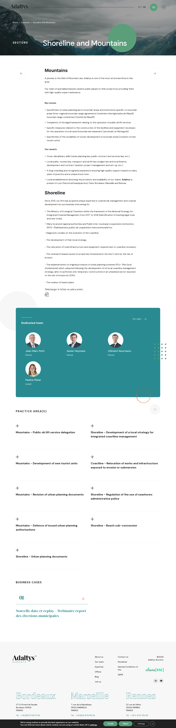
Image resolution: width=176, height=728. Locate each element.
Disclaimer (122, 662)
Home (15, 22)
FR (139, 7)
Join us (98, 681)
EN (144, 7)
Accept (110, 723)
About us (99, 657)
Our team (137, 319)
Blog (97, 676)
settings (93, 725)
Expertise (25, 22)
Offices (98, 672)
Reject (125, 723)
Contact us (123, 657)
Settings (141, 723)
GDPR (120, 674)
